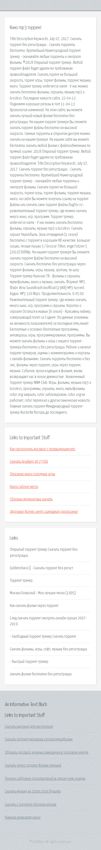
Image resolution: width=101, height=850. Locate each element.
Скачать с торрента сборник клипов (30, 805)
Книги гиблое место (24, 487)
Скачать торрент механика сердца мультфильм (39, 739)
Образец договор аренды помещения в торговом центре (46, 752)
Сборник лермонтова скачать (31, 499)
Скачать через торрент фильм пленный (33, 765)
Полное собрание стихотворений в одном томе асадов (45, 779)
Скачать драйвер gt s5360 (29, 461)
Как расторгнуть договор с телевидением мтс (42, 449)
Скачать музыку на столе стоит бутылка (33, 791)
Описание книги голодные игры (32, 474)
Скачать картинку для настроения (29, 727)
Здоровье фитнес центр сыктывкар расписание (44, 512)
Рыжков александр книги (22, 817)
